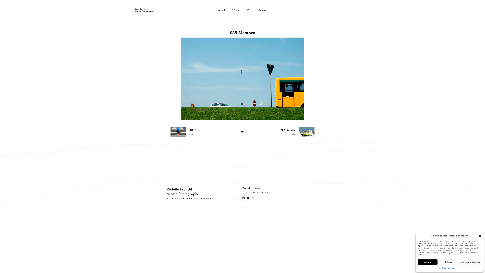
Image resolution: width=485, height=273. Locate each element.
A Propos (236, 10)
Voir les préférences (470, 262)
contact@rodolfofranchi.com (257, 192)
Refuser (448, 262)
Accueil (221, 10)
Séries (250, 10)
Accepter (427, 262)
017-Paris (194, 130)
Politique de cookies (448, 268)
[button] (480, 236)
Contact (263, 10)
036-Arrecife (288, 130)
